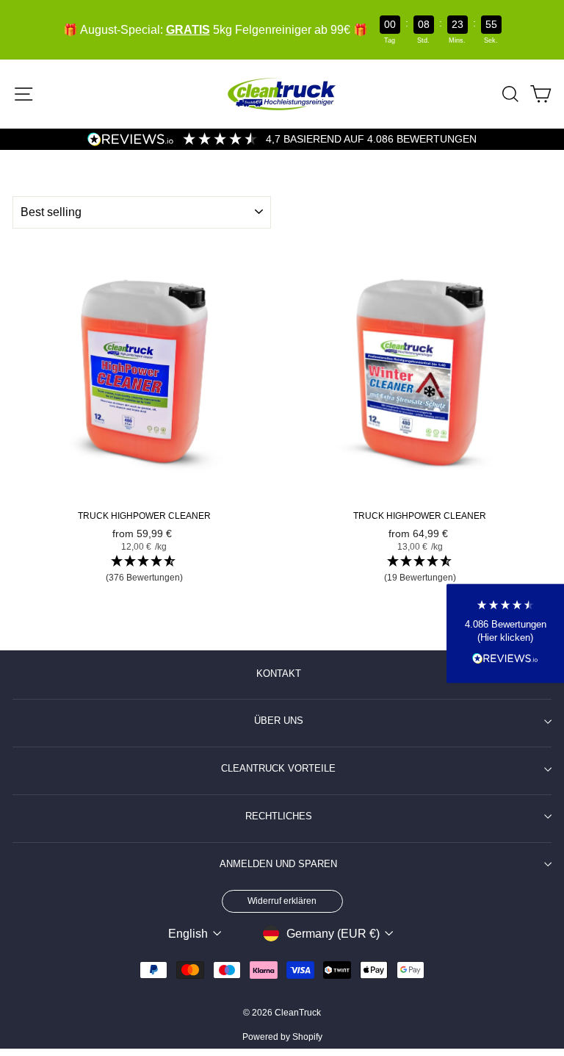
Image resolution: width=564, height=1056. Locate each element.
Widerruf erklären (282, 901)
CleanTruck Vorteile (278, 769)
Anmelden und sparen (278, 864)
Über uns (278, 721)
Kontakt (278, 674)
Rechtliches (278, 816)
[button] (144, 570)
